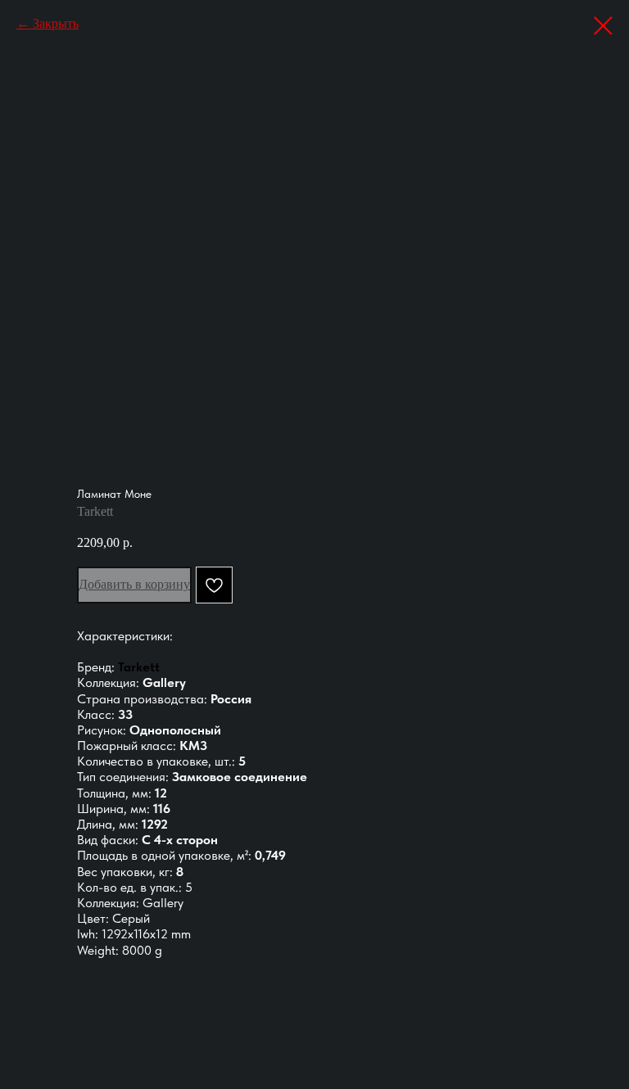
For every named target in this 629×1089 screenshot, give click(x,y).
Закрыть (56, 23)
